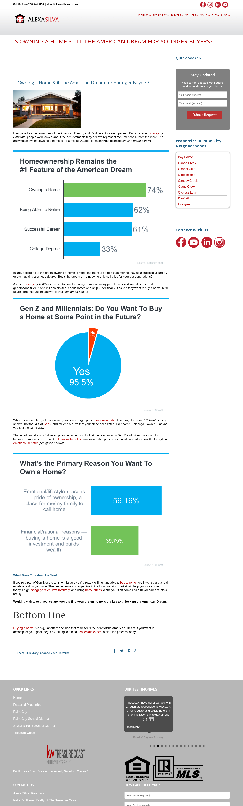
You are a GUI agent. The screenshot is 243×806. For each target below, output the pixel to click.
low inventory (61, 590)
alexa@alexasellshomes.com (63, 4)
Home (17, 697)
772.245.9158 (36, 4)
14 (200, 746)
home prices (93, 590)
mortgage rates (40, 590)
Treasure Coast (24, 733)
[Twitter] (121, 651)
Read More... (134, 727)
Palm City (20, 712)
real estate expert (90, 632)
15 (204, 746)
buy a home (128, 582)
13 (196, 746)
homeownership (105, 420)
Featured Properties (27, 704)
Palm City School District (31, 719)
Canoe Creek (187, 163)
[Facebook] (114, 651)
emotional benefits (25, 443)
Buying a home (23, 628)
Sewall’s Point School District (34, 726)
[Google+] (136, 651)
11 (188, 746)
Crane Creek (186, 186)
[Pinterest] (129, 651)
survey (154, 133)
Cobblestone (186, 174)
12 (192, 746)
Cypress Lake (187, 192)
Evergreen (185, 204)
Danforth (184, 198)
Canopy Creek (188, 180)
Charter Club (186, 169)
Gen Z (47, 424)
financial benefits (69, 439)
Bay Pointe (185, 157)
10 (185, 746)
